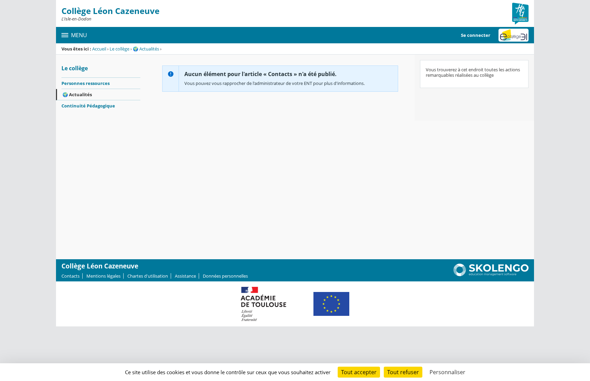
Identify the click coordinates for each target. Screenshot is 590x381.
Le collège (119, 49)
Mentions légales (103, 276)
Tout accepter (359, 372)
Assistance (185, 276)
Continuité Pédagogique (88, 106)
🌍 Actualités (146, 49)
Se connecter (475, 35)
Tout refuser (403, 372)
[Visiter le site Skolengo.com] (491, 275)
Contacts (70, 276)
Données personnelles (225, 276)
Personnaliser (447, 372)
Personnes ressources (85, 83)
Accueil (99, 49)
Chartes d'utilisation (147, 276)
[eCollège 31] (513, 35)
